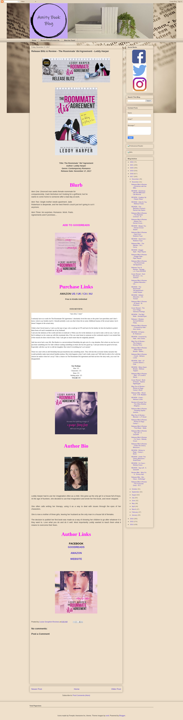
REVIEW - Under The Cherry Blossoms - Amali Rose (138, 458)
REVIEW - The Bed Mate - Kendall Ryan (139, 315)
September (136, 492)
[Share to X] (78, 622)
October (135, 489)
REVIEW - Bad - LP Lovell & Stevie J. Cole (137, 362)
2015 (132, 521)
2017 (132, 176)
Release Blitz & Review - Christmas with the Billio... (139, 186)
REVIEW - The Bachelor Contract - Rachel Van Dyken (138, 208)
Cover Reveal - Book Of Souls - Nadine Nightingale (138, 381)
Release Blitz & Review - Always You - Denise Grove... (139, 221)
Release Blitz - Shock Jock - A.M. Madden (138, 394)
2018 (132, 173)
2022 (132, 162)
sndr (107, 716)
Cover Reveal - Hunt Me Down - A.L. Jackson (138, 275)
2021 (132, 165)
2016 (132, 518)
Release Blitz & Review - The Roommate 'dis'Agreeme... (139, 263)
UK (79, 293)
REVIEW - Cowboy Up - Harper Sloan (138, 198)
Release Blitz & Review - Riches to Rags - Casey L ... (139, 421)
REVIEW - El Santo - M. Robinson (138, 333)
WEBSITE (76, 558)
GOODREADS (76, 547)
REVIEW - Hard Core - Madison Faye (138, 239)
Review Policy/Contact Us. (50, 40)
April (133, 506)
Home (34, 40)
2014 (132, 524)
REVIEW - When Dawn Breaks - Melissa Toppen (139, 369)
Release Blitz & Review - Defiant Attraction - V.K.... (139, 282)
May (133, 503)
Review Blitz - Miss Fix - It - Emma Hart (138, 473)
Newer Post (36, 689)
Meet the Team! (69, 40)
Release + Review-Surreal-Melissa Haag (137, 321)
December (135, 179)
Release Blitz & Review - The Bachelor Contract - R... (139, 215)
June (134, 500)
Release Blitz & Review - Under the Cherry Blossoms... (139, 445)
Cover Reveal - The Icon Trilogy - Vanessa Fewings (138, 309)
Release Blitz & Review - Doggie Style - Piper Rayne (139, 256)
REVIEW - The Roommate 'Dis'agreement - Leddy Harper (137, 289)
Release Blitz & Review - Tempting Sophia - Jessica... (139, 410)
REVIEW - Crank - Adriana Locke (137, 398)
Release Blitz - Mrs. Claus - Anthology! (138, 478)
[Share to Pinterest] (82, 622)
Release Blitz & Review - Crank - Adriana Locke (139, 356)
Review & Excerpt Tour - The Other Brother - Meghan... (139, 404)
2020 (132, 168)
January (135, 515)
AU (90, 293)
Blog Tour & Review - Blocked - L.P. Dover (139, 416)
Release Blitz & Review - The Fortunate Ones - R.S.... (139, 483)
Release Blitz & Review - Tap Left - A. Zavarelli (139, 432)
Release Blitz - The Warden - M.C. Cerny (137, 245)
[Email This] (74, 622)
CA (85, 293)
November (135, 182)
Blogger (122, 716)
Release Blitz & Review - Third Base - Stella (139, 427)
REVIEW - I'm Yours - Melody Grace (138, 464)
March (134, 509)
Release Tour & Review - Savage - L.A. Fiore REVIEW (138, 269)
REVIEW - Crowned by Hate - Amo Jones (139, 337)
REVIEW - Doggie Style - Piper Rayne (138, 251)
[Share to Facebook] (80, 622)
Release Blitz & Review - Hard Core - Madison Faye (139, 234)
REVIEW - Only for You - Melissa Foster (139, 203)
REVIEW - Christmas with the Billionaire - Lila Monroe (138, 192)
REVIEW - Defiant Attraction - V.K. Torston (137, 296)
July (133, 498)
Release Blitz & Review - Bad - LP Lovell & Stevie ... (139, 375)
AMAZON (76, 553)
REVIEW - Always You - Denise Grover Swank (138, 227)
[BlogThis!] (76, 622)
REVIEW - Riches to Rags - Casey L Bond (138, 452)
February (135, 512)
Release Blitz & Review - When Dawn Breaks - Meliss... (139, 349)
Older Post (116, 689)
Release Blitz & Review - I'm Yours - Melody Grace (139, 439)
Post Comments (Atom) (81, 695)
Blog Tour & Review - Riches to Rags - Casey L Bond (138, 388)
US (73, 293)
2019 (132, 171)
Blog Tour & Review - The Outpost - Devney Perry (138, 343)
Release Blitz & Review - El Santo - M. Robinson (139, 303)
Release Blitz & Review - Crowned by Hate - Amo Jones (139, 327)
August (134, 495)
